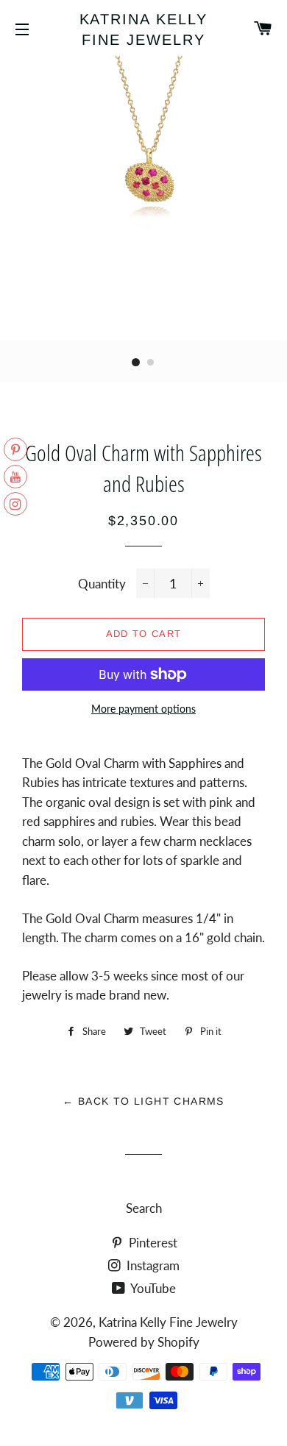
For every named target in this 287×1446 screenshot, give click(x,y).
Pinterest (151, 1242)
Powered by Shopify (143, 1342)
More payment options (143, 708)
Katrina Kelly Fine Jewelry (143, 29)
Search (144, 1208)
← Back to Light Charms (143, 1101)
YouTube (152, 1288)
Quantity (102, 583)
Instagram (152, 1265)
